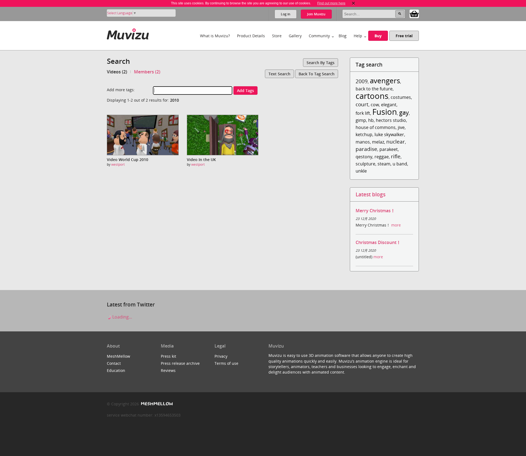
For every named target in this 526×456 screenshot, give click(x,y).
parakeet (388, 149)
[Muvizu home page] (128, 33)
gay (404, 112)
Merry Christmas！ (375, 211)
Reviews (168, 370)
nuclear (395, 141)
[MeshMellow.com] (156, 403)
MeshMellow (118, 356)
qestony (364, 157)
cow (375, 105)
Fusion (384, 111)
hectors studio (391, 120)
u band (400, 164)
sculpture (365, 164)
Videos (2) (117, 72)
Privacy (221, 356)
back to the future (374, 89)
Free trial (404, 35)
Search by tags (321, 62)
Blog (343, 35)
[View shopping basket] (414, 13)
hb (371, 120)
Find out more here (331, 3)
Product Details (251, 35)
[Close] (353, 3)
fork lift (363, 113)
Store (277, 35)
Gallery (295, 35)
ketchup (364, 134)
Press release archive (180, 363)
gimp (361, 120)
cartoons (372, 95)
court (362, 104)
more (396, 225)
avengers (385, 80)
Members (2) (147, 72)
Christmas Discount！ (378, 242)
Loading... (121, 317)
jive (401, 127)
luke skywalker (389, 134)
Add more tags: (121, 89)
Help (358, 35)
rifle (396, 156)
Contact (114, 363)
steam (384, 164)
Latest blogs (370, 194)
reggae (382, 157)
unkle (361, 171)
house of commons (376, 127)
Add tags (245, 90)
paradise (366, 149)
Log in (285, 14)
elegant (388, 105)
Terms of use (226, 363)
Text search (279, 73)
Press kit (168, 356)
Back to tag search (317, 73)
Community (319, 35)
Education (116, 370)
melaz (378, 142)
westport (118, 164)
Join (316, 14)
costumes (401, 97)
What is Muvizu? (215, 35)
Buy (378, 35)
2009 (362, 81)
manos (363, 142)
